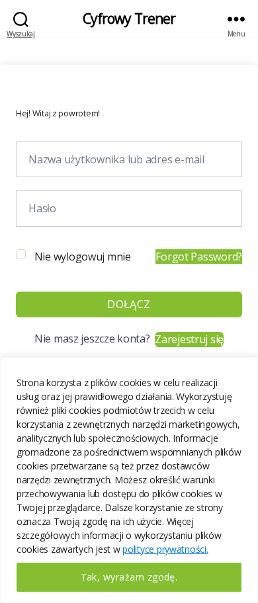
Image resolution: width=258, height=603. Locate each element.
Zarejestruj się (189, 339)
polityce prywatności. (165, 549)
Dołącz (128, 304)
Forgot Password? (198, 256)
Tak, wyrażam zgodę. (129, 577)
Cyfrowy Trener (129, 19)
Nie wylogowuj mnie (82, 256)
